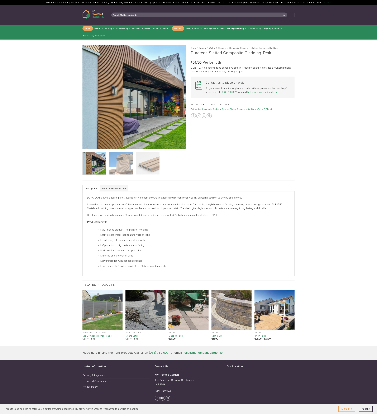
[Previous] (88, 97)
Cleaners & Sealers (160, 28)
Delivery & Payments (93, 375)
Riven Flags (260, 336)
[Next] (180, 97)
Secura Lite (217, 336)
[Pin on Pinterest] (209, 115)
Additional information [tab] (114, 188)
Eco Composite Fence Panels (97, 336)
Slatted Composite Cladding (265, 48)
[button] (86, 146)
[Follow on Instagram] (162, 398)
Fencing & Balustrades (214, 28)
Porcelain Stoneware (141, 28)
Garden (202, 48)
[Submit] (284, 15)
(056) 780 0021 (229, 92)
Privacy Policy (90, 386)
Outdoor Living (254, 28)
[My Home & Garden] (93, 15)
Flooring (108, 28)
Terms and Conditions (94, 381)
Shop (193, 48)
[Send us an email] (168, 398)
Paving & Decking (193, 28)
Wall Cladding (122, 28)
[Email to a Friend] (204, 115)
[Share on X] (198, 115)
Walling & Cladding (235, 28)
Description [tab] (91, 188)
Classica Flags (175, 336)
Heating (97, 28)
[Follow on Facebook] (157, 398)
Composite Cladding (238, 48)
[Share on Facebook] (193, 115)
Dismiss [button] (327, 2)
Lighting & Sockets (272, 28)
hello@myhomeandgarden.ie (262, 92)
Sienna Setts (131, 336)
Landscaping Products (93, 36)
